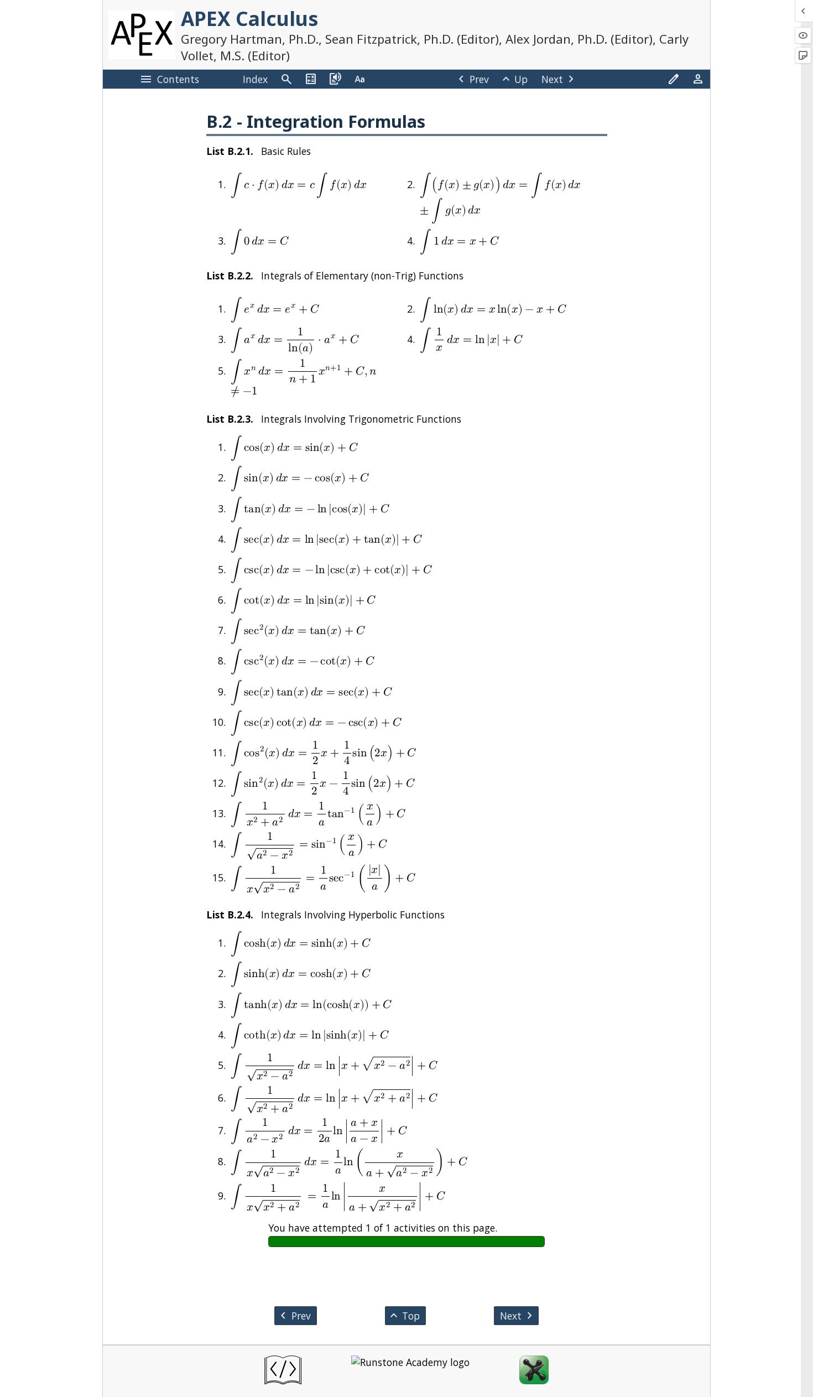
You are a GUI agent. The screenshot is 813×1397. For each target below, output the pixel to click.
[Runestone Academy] (410, 1372)
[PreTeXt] (282, 1372)
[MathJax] (534, 1372)
